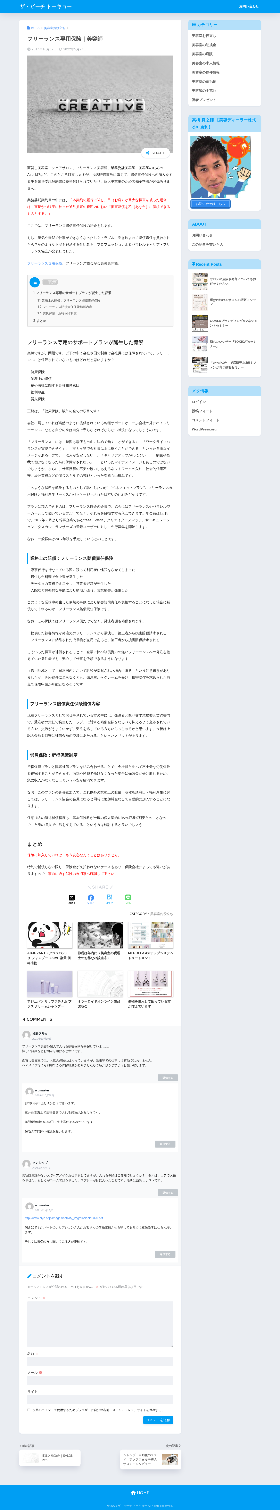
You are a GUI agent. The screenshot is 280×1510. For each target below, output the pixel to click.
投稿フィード (202, 411)
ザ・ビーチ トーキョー (46, 6)
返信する (168, 1077)
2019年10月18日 (44, 1095)
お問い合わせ (249, 6)
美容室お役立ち (161, 914)
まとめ (39, 320)
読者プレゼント (204, 100)
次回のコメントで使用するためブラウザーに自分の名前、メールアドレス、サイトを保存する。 (98, 1410)
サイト (32, 1392)
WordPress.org (204, 429)
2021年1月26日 (41, 1168)
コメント (36, 1298)
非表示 (49, 282)
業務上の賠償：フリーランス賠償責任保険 (69, 300)
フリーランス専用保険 (44, 263)
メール (34, 1373)
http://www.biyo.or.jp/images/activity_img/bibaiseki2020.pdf (64, 1218)
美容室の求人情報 (206, 63)
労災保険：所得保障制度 (57, 313)
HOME (142, 1492)
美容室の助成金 (204, 45)
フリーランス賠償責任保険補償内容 (65, 307)
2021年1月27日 (43, 1210)
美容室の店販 (202, 54)
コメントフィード (206, 420)
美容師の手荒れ (204, 91)
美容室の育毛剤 (204, 82)
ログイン (199, 402)
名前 (33, 1354)
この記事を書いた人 (207, 244)
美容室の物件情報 (206, 72)
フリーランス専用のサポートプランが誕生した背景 (72, 293)
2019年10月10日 (41, 1038)
